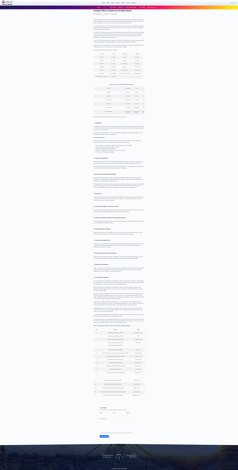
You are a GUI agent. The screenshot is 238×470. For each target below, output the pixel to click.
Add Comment (103, 418)
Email (114, 412)
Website (128, 412)
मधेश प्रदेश (108, 2)
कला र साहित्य (142, 7)
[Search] (158, 7)
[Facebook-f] (116, 457)
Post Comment (104, 436)
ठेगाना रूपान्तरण (113, 7)
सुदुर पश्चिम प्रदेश (133, 2)
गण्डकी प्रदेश (118, 2)
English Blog (105, 7)
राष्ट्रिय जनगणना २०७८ (151, 7)
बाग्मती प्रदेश (113, 2)
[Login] (235, 2)
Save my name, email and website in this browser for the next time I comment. (116, 432)
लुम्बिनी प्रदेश (123, 2)
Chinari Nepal (7, 4)
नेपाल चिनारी (120, 7)
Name (101, 412)
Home (98, 7)
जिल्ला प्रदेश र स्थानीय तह (131, 7)
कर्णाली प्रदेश (128, 2)
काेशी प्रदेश (103, 2)
